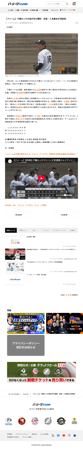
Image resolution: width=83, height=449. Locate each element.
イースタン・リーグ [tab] (59, 230)
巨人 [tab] (34, 230)
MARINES (8, 205)
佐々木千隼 (22, 119)
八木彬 (51, 104)
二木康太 (15, 98)
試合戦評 (9, 27)
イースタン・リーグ (32, 205)
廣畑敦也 (20, 107)
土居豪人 (67, 101)
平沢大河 (19, 116)
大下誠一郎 (39, 116)
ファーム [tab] (46, 230)
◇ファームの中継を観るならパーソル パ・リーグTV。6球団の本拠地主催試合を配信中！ (41, 154)
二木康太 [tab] (72, 230)
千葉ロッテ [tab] (22, 230)
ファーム (21, 205)
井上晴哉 (38, 89)
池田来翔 (22, 92)
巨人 (14, 205)
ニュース (25, 394)
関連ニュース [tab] (11, 230)
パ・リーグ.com (14, 394)
